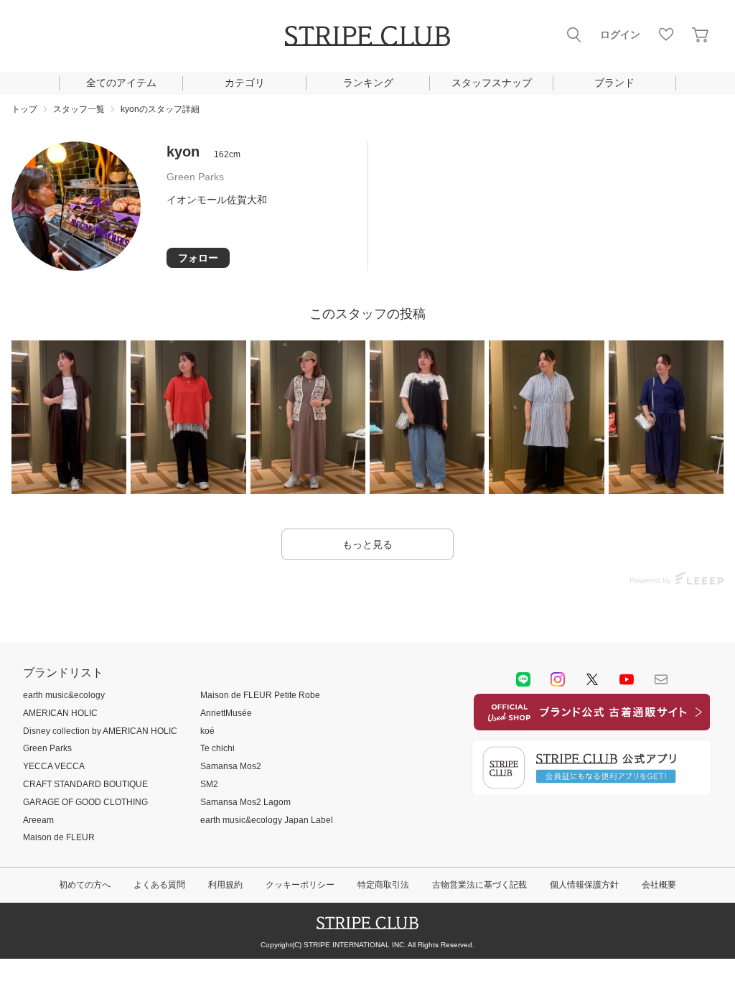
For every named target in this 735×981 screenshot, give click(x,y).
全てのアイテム (121, 82)
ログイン (620, 34)
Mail (661, 679)
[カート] (700, 34)
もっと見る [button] (367, 544)
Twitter (592, 679)
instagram (557, 679)
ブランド (614, 82)
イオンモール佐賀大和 (217, 199)
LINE (523, 679)
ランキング (368, 82)
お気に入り (666, 34)
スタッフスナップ (491, 82)
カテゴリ (245, 82)
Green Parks (195, 176)
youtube (626, 679)
